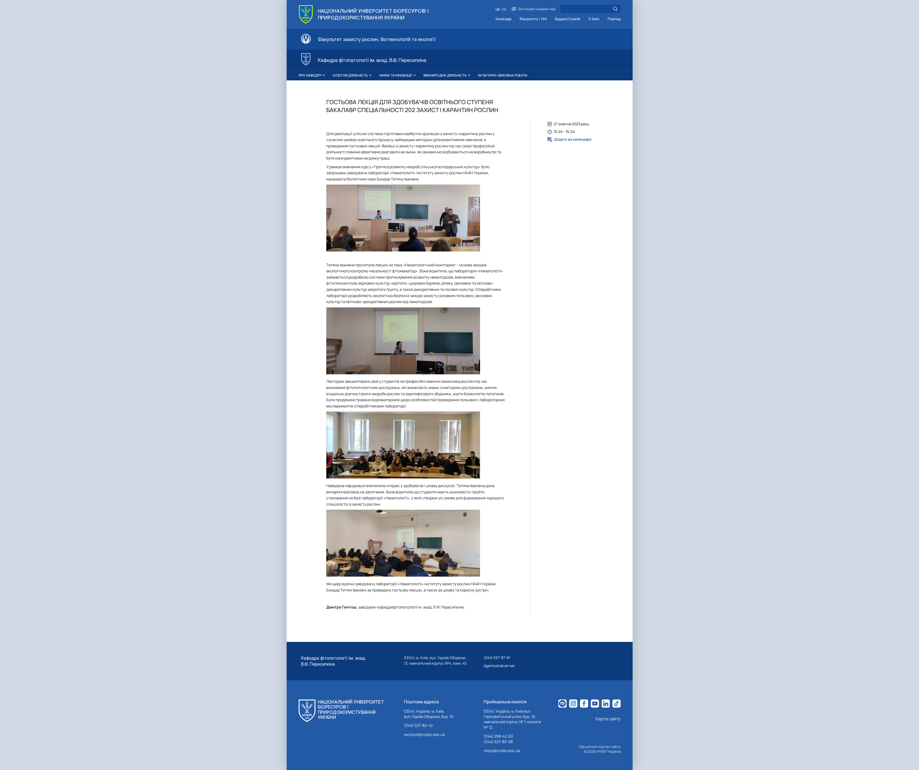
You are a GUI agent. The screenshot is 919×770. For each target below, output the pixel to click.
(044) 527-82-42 (418, 725)
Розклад (614, 19)
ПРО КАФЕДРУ (310, 75)
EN (504, 9)
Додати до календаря (572, 139)
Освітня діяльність (350, 75)
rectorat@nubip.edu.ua (424, 734)
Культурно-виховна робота (502, 75)
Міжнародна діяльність (445, 75)
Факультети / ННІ (533, 19)
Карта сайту (608, 718)
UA (498, 9)
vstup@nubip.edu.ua (502, 750)
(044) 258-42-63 (498, 736)
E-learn (594, 19)
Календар (503, 19)
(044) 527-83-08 (498, 741)
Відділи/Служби (567, 19)
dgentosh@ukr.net (499, 665)
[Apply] (615, 9)
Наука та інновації (395, 75)
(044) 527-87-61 (497, 657)
